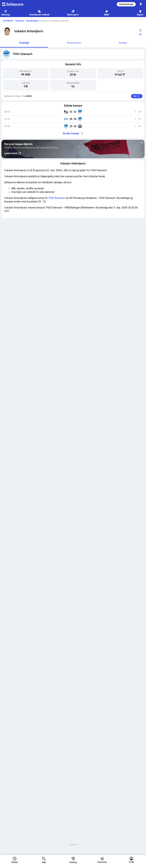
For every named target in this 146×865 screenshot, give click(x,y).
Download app (126, 4)
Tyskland (19, 21)
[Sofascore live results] (15, 4)
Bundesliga (32, 21)
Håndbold (7, 21)
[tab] (24, 43)
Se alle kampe (71, 133)
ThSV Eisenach (56, 198)
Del (135, 96)
